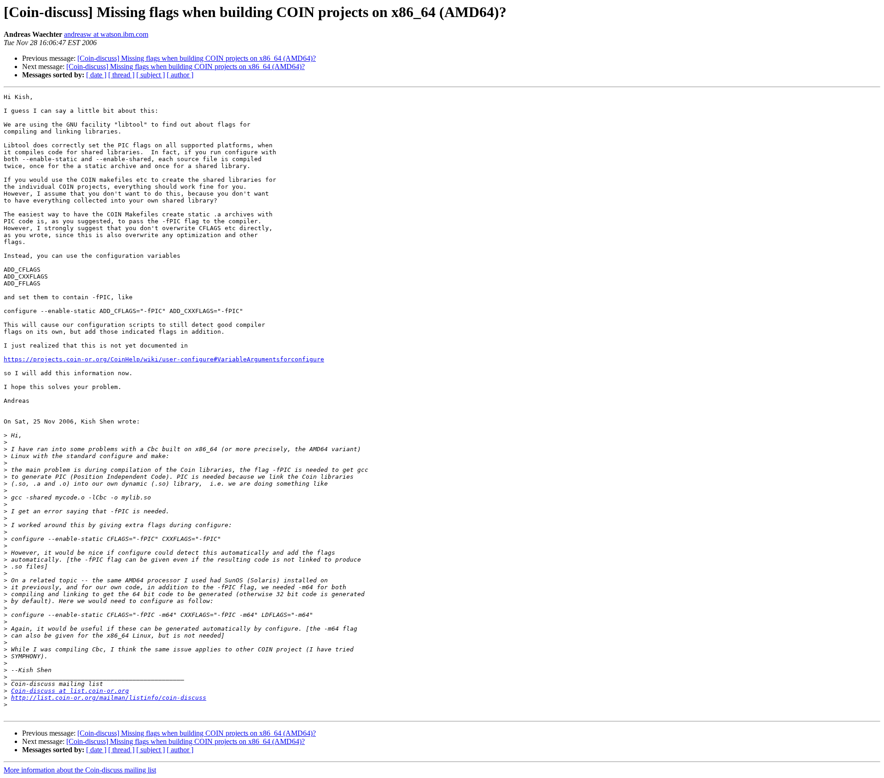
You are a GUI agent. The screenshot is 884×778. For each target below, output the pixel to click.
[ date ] (96, 75)
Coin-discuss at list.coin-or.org (70, 690)
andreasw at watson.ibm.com (106, 34)
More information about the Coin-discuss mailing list (80, 770)
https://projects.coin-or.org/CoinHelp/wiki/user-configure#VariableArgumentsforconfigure (164, 359)
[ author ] (180, 75)
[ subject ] (150, 75)
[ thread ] (121, 75)
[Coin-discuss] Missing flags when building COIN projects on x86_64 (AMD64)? (196, 58)
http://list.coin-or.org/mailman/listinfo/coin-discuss (108, 697)
